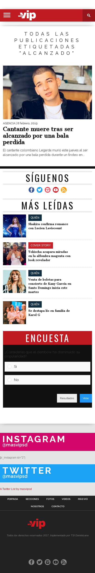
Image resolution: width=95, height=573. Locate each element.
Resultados (67, 398)
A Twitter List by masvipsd (16, 489)
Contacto (57, 506)
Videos (66, 499)
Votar (86, 398)
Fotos (50, 499)
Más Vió (83, 499)
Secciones (32, 499)
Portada (12, 499)
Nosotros (37, 506)
